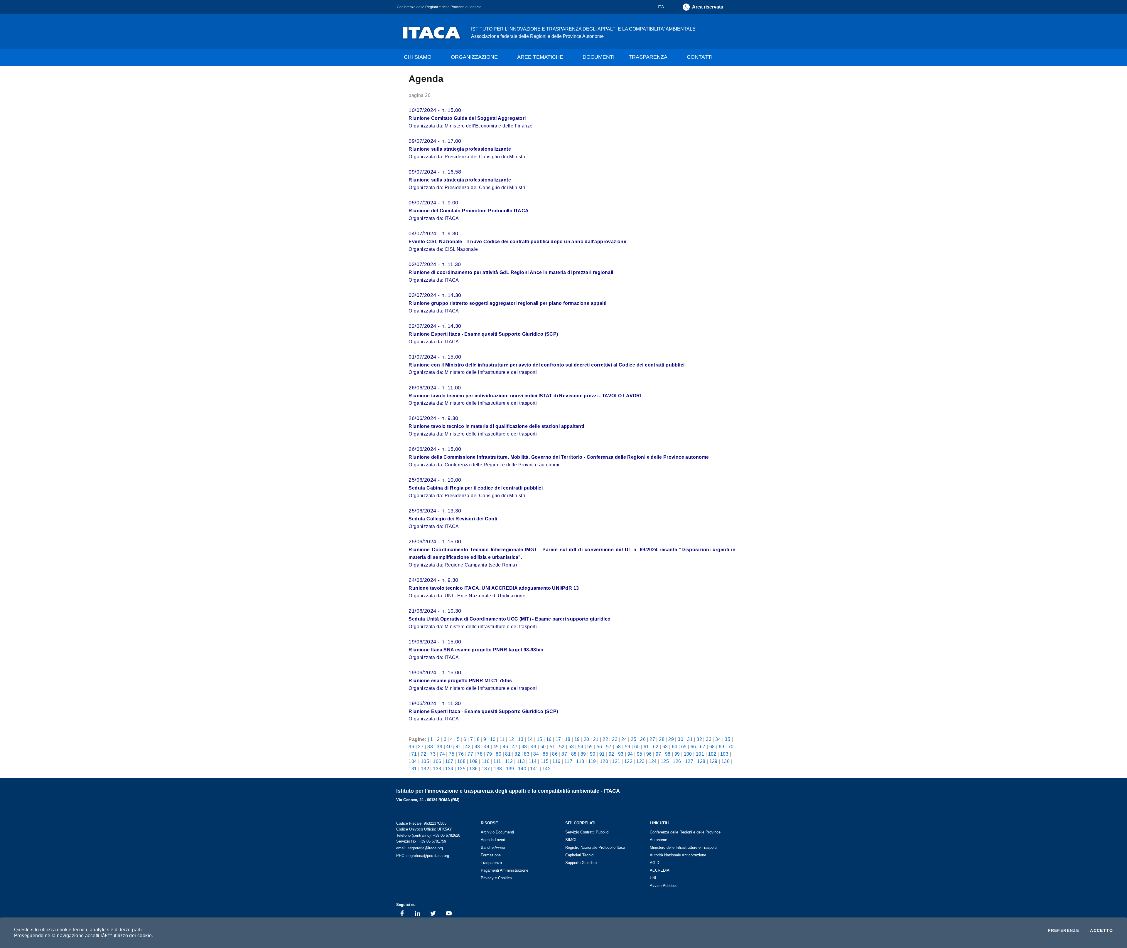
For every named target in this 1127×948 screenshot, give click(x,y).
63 (665, 746)
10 (493, 739)
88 (574, 754)
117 (568, 761)
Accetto (1101, 930)
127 (689, 761)
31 (690, 739)
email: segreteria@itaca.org (419, 848)
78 (479, 754)
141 (534, 768)
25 (633, 739)
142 (546, 768)
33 (708, 739)
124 (653, 761)
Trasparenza (491, 862)
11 (502, 739)
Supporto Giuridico (581, 862)
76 (461, 754)
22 (605, 739)
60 (637, 746)
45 (496, 746)
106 (437, 761)
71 (414, 754)
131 (413, 768)
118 (580, 761)
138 (498, 768)
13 (521, 739)
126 (677, 761)
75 (451, 754)
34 (718, 739)
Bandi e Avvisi (493, 847)
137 (486, 768)
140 (522, 768)
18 (568, 739)
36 (411, 746)
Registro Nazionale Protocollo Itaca (595, 847)
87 (564, 754)
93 (621, 754)
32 (699, 739)
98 (668, 754)
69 (721, 746)
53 (571, 746)
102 (712, 754)
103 (724, 754)
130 (725, 761)
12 (511, 739)
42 (468, 746)
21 (596, 739)
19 (577, 739)
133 (437, 768)
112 (509, 761)
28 (661, 739)
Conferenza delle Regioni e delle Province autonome (439, 7)
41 (458, 746)
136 (473, 768)
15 (539, 739)
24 (624, 739)
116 (556, 761)
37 (421, 746)
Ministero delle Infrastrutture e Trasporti (683, 847)
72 (423, 754)
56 (599, 746)
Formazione (491, 855)
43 (477, 746)
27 (652, 739)
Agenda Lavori (493, 840)
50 (543, 746)
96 (649, 754)
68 (712, 746)
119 (592, 761)
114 (532, 761)
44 (487, 746)
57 (609, 746)
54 (580, 746)
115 (545, 761)
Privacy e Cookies (496, 878)
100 (688, 754)
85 (545, 754)
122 (628, 761)
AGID (654, 862)
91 (602, 754)
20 (586, 739)
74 (442, 754)
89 (583, 754)
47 (515, 746)
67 (703, 746)
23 (615, 739)
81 (508, 754)
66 (693, 746)
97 (658, 754)
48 (524, 746)
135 (461, 768)
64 (674, 746)
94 (630, 754)
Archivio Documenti (497, 832)
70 (731, 746)
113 (521, 761)
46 (505, 746)
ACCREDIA (659, 870)
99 (677, 754)
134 (449, 768)
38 (430, 746)
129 (713, 761)
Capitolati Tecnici (579, 855)
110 (486, 761)
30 (680, 739)
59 (627, 746)
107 (449, 761)
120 (604, 761)
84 (536, 754)
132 (425, 768)
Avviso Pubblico (663, 885)
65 (684, 746)
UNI (653, 878)
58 (618, 746)
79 (489, 754)
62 (656, 746)
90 (592, 754)
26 (643, 739)
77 (470, 754)
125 (665, 761)
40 (449, 746)
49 (533, 746)
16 (549, 739)
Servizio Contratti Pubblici (587, 832)
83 (526, 754)
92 (611, 754)
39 (439, 746)
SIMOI (570, 840)
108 (461, 761)
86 (555, 754)
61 (646, 746)
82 (517, 754)
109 (473, 761)
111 (497, 761)
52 (562, 746)
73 (433, 754)
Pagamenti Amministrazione (504, 870)
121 (616, 761)
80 (498, 754)
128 (701, 761)
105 (425, 761)
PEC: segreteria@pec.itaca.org (422, 855)
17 (558, 739)
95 (639, 754)
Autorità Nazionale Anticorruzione (678, 855)
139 (510, 768)
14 (530, 739)
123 (640, 761)
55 (590, 746)
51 (552, 746)
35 (727, 739)
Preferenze (1063, 930)
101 (700, 754)
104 (413, 761)
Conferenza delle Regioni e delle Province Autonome (685, 836)
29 (671, 739)
